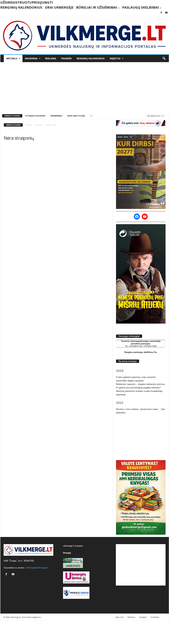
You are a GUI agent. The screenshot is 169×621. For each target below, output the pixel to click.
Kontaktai (155, 617)
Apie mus (120, 617)
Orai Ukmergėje (59, 7)
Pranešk (66, 58)
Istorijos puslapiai (35, 115)
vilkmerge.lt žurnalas (73, 546)
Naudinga (31, 58)
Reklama (50, 58)
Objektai (115, 58)
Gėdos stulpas (12, 115)
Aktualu (11, 58)
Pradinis (29, 125)
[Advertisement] (84, 87)
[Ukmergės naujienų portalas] (84, 34)
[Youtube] (166, 12)
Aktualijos (39, 125)
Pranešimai (56, 115)
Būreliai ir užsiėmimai (96, 7)
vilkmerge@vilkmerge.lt (37, 567)
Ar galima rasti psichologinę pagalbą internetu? (138, 387)
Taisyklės (143, 617)
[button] (164, 58)
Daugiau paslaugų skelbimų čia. (140, 352)
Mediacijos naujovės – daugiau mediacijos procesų (140, 384)
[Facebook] (161, 12)
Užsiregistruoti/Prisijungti (26, 2)
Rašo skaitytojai (76, 115)
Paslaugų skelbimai (140, 7)
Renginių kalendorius (21, 7)
